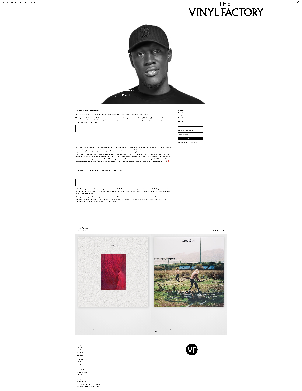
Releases (5, 2)
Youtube (79, 347)
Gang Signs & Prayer (92, 170)
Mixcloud (80, 352)
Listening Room (82, 372)
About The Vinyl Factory (84, 359)
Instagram (80, 345)
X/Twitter (80, 355)
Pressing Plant (23, 2)
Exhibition (80, 374)
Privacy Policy (80, 386)
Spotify (79, 350)
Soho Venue (80, 362)
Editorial (13, 2)
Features (79, 367)
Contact (99, 386)
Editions (79, 364)
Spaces (33, 2)
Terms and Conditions (90, 386)
